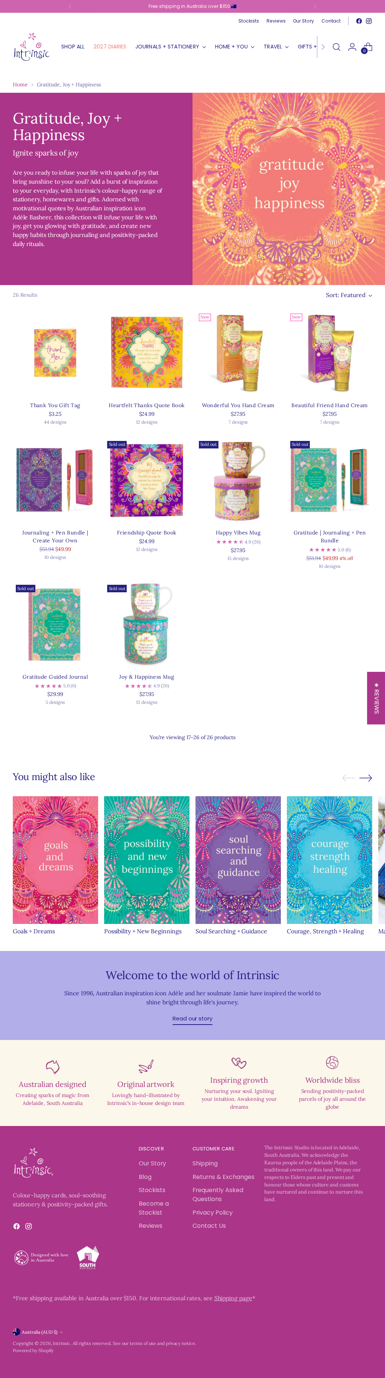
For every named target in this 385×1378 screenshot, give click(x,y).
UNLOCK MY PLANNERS (258, 785)
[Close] (315, 573)
